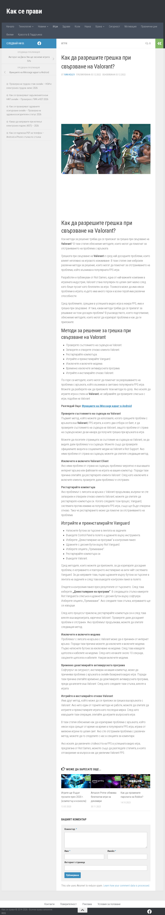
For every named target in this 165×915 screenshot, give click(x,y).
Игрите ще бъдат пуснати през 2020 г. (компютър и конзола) (73, 797)
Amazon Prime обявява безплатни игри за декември (103, 797)
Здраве (66, 26)
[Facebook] (39, 43)
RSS (4, 913)
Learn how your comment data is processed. (126, 885)
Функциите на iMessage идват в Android (107, 406)
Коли (77, 26)
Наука (88, 26)
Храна (98, 26)
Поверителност (68, 904)
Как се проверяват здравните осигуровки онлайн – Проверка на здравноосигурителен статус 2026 (23, 110)
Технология (25, 26)
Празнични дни (149, 26)
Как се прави (24, 11)
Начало (10, 26)
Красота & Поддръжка (30, 34)
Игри (55, 26)
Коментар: (70, 829)
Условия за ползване (109, 904)
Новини (42, 26)
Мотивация (130, 26)
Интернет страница (74, 862)
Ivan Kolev (69, 74)
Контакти (49, 904)
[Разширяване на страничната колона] (159, 43)
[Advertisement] (105, 101)
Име (67, 851)
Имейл (111, 851)
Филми (10, 34)
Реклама (87, 904)
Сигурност (114, 26)
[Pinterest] (44, 43)
